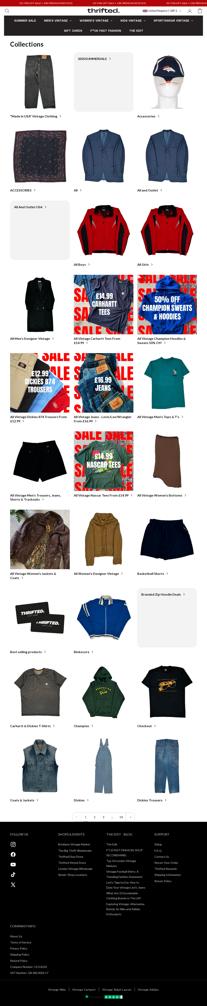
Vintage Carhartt (84, 989)
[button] (7, 11)
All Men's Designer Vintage (30, 338)
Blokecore (81, 652)
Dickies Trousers (150, 800)
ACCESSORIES (21, 190)
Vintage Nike (57, 989)
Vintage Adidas (148, 989)
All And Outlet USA (28, 207)
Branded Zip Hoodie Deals (161, 594)
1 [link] (86, 817)
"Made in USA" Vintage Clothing (33, 116)
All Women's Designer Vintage (96, 573)
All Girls (143, 264)
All (76, 190)
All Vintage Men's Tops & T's (158, 417)
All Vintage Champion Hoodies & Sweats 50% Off (161, 341)
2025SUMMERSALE (92, 59)
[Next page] (130, 817)
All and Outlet (147, 190)
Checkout (144, 726)
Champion (81, 726)
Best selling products (26, 652)
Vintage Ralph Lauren (117, 989)
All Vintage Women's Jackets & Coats (33, 576)
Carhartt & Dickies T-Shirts (30, 726)
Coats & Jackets (22, 800)
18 (121, 817)
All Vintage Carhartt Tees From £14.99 (97, 341)
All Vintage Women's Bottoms (159, 495)
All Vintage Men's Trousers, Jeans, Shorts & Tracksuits (35, 497)
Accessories (146, 116)
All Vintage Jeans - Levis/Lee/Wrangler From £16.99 (103, 419)
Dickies (79, 800)
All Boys (80, 264)
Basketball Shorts (150, 573)
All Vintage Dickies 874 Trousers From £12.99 (38, 419)
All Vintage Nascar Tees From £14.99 (101, 495)
